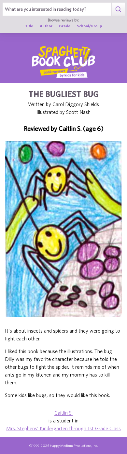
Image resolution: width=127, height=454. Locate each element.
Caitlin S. (63, 413)
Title (29, 26)
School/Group (89, 26)
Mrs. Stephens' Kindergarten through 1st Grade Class (63, 428)
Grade (64, 26)
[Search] (118, 9)
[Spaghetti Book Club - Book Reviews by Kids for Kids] (63, 62)
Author (46, 26)
